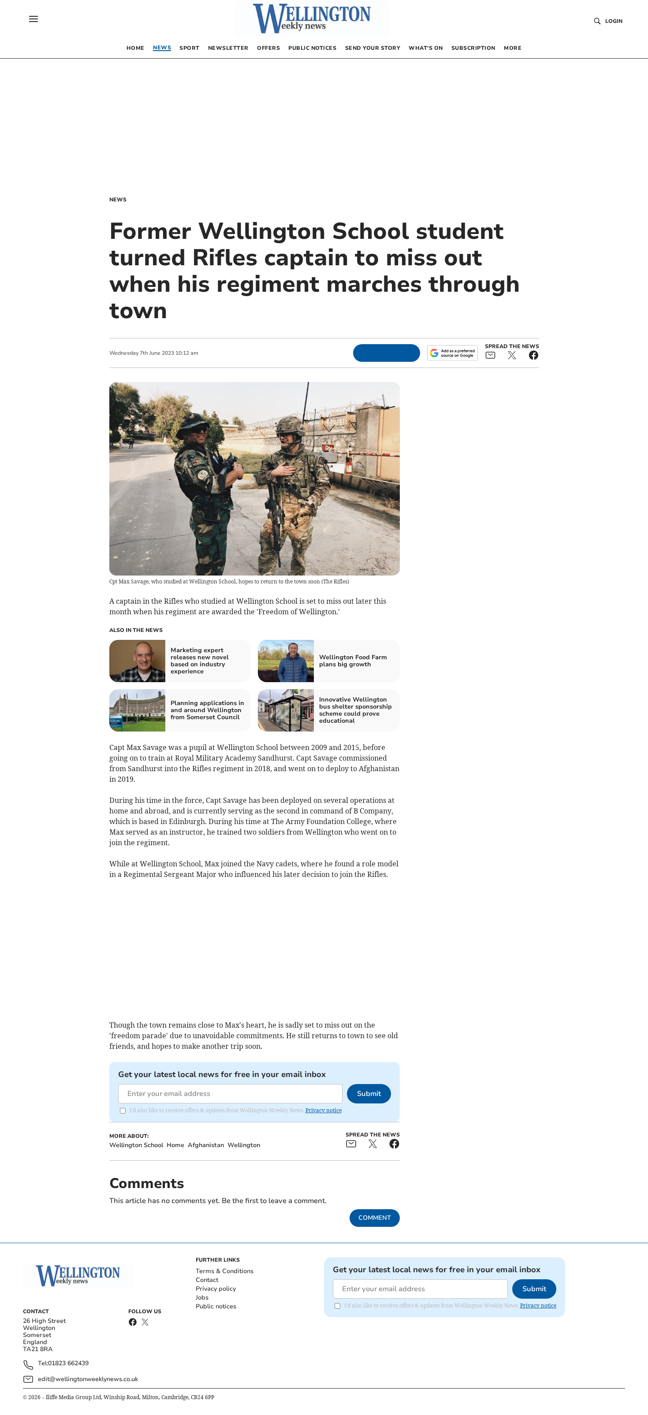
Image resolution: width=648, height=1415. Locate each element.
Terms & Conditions (224, 1271)
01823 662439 (68, 1363)
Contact (207, 1280)
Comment (374, 1218)
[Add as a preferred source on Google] (452, 353)
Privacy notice (323, 1110)
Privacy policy (216, 1289)
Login (613, 21)
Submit (369, 1094)
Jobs (202, 1297)
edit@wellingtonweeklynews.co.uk (88, 1379)
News (118, 199)
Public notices (216, 1306)
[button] (33, 19)
